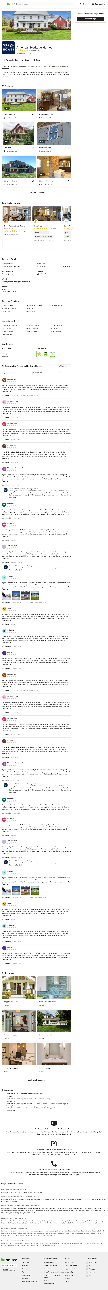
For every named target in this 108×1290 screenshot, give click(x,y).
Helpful (7, 395)
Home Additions (38, 1243)
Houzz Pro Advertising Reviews (53, 1272)
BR (4, 505)
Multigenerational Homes (47, 1245)
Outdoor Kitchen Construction (28, 1245)
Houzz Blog (93, 1262)
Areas (38, 66)
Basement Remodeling (97, 1243)
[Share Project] (33, 114)
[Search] (14, 4)
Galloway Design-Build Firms (85, 1221)
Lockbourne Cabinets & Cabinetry (22, 1233)
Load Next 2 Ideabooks (36, 1080)
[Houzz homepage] (8, 4)
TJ (4, 380)
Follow (67, 266)
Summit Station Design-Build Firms (88, 1223)
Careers (25, 1266)
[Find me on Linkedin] (41, 274)
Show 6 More (6, 335)
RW (4, 609)
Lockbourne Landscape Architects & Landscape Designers (45, 1231)
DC (4, 577)
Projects (14, 66)
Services (30, 66)
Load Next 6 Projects (37, 193)
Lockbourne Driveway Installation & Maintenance (17, 1235)
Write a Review (64, 366)
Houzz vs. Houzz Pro (50, 1266)
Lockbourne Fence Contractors (44, 1235)
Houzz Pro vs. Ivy (49, 1269)
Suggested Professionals (73, 1269)
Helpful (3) (8, 668)
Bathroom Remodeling (52, 1243)
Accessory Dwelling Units (80, 1243)
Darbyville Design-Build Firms (47, 1221)
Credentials (46, 66)
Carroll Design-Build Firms (27, 1221)
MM (4, 525)
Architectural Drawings (8, 1245)
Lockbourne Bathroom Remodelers (13, 1231)
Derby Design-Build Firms (66, 1221)
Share (27, 60)
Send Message (90, 19)
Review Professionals (72, 1266)
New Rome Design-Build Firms (47, 1223)
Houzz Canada (69, 1262)
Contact (67, 1278)
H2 (4, 424)
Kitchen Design (66, 1243)
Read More (5, 77)
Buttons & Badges (49, 1284)
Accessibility (69, 1272)
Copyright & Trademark (30, 1281)
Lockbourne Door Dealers (92, 1233)
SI (4, 653)
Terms (24, 1272)
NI (4, 631)
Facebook (92, 1269)
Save (38, 60)
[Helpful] (3, 396)
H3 (4, 402)
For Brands (47, 1280)
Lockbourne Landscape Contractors (77, 1231)
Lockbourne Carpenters (42, 1233)
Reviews (55, 66)
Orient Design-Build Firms (67, 1223)
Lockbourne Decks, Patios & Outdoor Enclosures (67, 1233)
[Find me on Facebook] (38, 274)
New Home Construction (23, 1243)
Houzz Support (70, 1275)
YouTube (92, 1272)
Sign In (67, 1281)
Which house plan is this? (23, 1094)
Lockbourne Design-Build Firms (25, 1223)
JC (4, 547)
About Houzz (26, 1262)
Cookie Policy (26, 1275)
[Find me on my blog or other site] (45, 274)
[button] (4, 4)
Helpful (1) (8, 518)
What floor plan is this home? (24, 1099)
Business (22, 66)
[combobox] (43, 4)
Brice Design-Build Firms (9, 1221)
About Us (5, 66)
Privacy (24, 1269)
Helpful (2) (8, 602)
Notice (31, 1269)
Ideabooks (64, 66)
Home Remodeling (7, 1243)
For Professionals (49, 1262)
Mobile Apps (26, 1278)
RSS (90, 1276)
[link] (6, 392)
